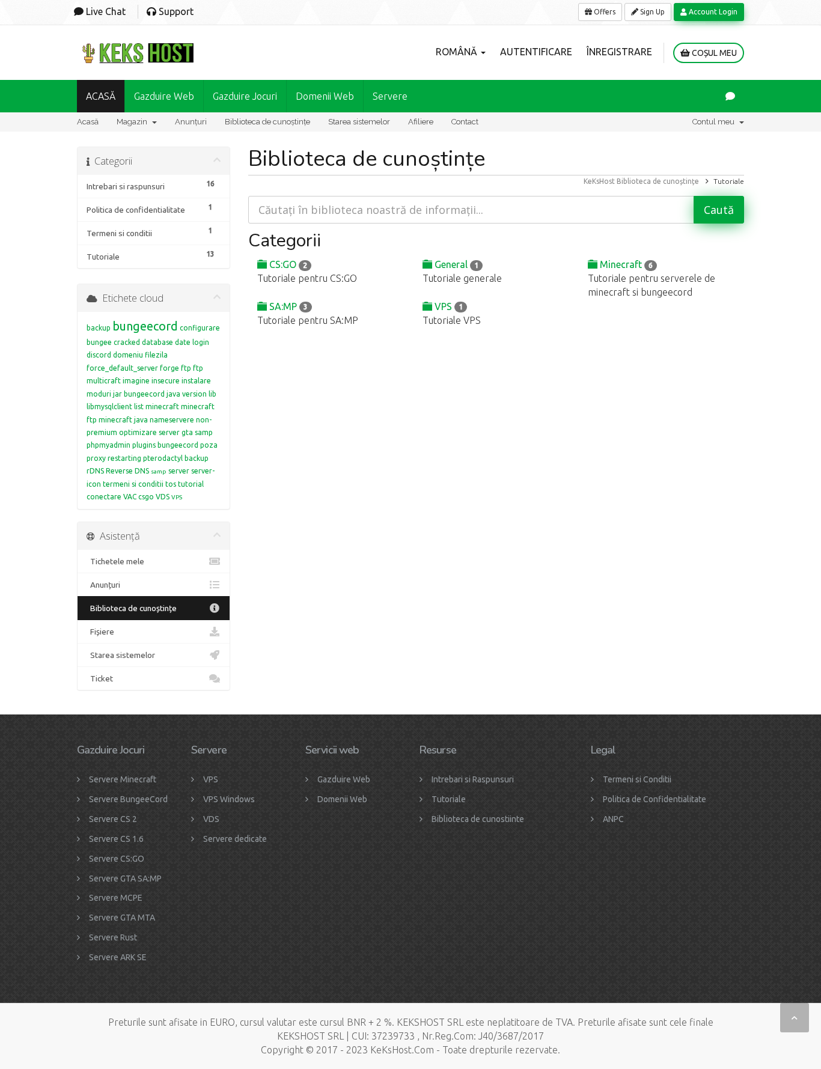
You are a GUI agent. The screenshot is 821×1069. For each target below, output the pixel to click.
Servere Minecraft (122, 779)
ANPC (613, 819)
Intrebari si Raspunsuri (473, 779)
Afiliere (420, 121)
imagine (136, 381)
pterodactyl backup (176, 458)
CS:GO (287, 264)
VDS (162, 497)
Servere (390, 96)
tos (170, 484)
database (157, 342)
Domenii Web (325, 96)
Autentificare (536, 51)
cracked (127, 342)
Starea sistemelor (359, 121)
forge (169, 368)
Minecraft (625, 264)
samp (158, 471)
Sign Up (651, 12)
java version (186, 394)
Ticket (100, 678)
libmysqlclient (109, 406)
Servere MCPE (115, 898)
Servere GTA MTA (122, 917)
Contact (464, 121)
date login (192, 342)
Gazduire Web (164, 96)
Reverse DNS (127, 471)
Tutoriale (449, 799)
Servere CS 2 (113, 819)
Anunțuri (191, 121)
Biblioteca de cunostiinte (478, 819)
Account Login (712, 12)
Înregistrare (619, 51)
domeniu (128, 355)
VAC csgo (138, 497)
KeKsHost (599, 181)
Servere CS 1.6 (116, 839)
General (455, 264)
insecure (165, 381)
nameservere (172, 420)
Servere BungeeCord (128, 799)
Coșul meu (713, 53)
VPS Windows (229, 799)
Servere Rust (113, 937)
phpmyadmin (108, 445)
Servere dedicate (235, 839)
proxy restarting (114, 458)
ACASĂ (100, 96)
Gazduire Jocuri (245, 96)
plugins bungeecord (165, 445)
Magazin (134, 121)
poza (209, 445)
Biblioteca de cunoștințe (267, 121)
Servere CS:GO (116, 858)
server (178, 471)
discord (99, 355)
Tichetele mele (115, 561)
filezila (156, 355)
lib (212, 394)
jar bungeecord (139, 394)
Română (458, 51)
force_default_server (122, 368)
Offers (603, 12)
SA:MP (287, 306)
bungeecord (145, 326)
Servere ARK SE (118, 957)
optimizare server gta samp (166, 432)
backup (99, 328)
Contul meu (715, 121)
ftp (186, 368)
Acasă (88, 121)
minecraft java (123, 420)
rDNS (95, 471)
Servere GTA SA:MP (125, 878)
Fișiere (100, 631)
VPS (447, 306)
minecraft (162, 406)
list (139, 406)
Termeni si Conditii (637, 779)
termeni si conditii (133, 484)
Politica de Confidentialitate (654, 799)
